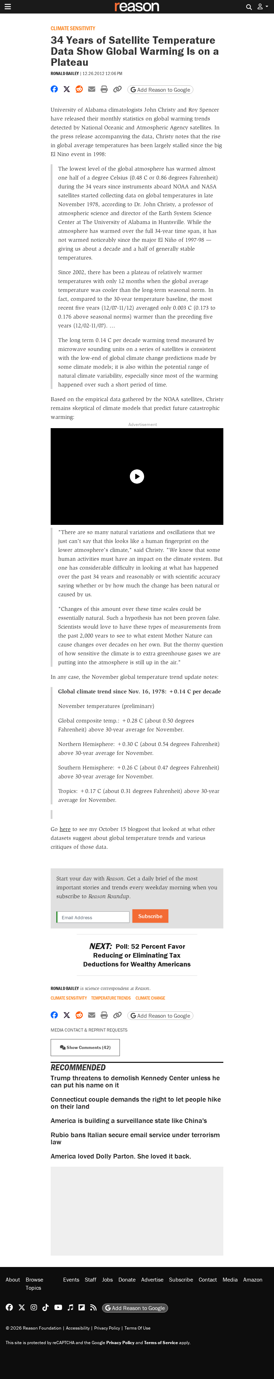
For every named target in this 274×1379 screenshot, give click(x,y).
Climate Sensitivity (73, 28)
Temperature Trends (111, 998)
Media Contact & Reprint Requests (89, 1030)
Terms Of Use (138, 1328)
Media (230, 1279)
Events (71, 1279)
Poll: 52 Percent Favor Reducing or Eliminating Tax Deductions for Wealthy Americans (137, 955)
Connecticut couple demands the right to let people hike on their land (136, 1103)
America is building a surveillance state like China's (129, 1120)
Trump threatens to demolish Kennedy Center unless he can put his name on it (135, 1081)
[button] (263, 6)
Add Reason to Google (163, 89)
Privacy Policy (107, 1328)
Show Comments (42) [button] (88, 1047)
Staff (90, 1279)
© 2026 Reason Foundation (33, 1328)
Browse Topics (34, 1283)
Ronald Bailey (65, 73)
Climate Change (150, 998)
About (13, 1279)
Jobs (107, 1279)
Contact (208, 1279)
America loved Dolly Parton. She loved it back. (121, 1155)
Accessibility (78, 1328)
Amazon (253, 1279)
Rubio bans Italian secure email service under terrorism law (135, 1138)
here (65, 829)
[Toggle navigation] (8, 6)
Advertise (152, 1279)
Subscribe (150, 916)
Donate (127, 1279)
